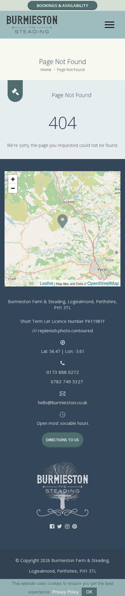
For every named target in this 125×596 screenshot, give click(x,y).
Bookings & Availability (62, 5)
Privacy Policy (65, 592)
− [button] (13, 188)
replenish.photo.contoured (65, 330)
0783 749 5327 (67, 381)
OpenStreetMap (103, 283)
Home (46, 69)
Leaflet (46, 283)
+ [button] (13, 179)
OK (89, 592)
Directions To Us (62, 439)
